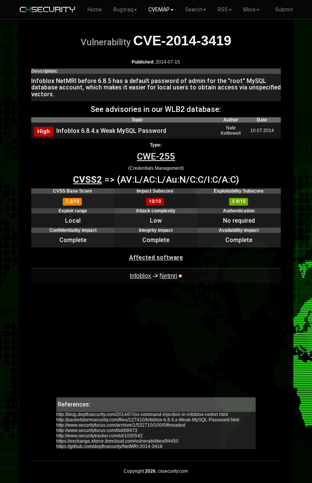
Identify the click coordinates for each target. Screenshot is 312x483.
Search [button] (193, 9)
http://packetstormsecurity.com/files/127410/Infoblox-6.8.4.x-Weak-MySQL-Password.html (147, 419)
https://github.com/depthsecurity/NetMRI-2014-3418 (109, 446)
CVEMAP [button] (159, 9)
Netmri (168, 276)
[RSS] (180, 276)
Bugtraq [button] (123, 9)
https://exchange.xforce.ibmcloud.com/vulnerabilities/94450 (117, 441)
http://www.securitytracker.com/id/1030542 (99, 435)
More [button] (249, 9)
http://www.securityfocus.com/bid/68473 (96, 430)
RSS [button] (223, 9)
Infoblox (140, 276)
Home (95, 9)
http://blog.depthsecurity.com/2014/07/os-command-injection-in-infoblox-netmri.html (142, 414)
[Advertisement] (155, 344)
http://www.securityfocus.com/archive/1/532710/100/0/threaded (120, 425)
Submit (284, 9)
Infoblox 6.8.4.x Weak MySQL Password (111, 130)
